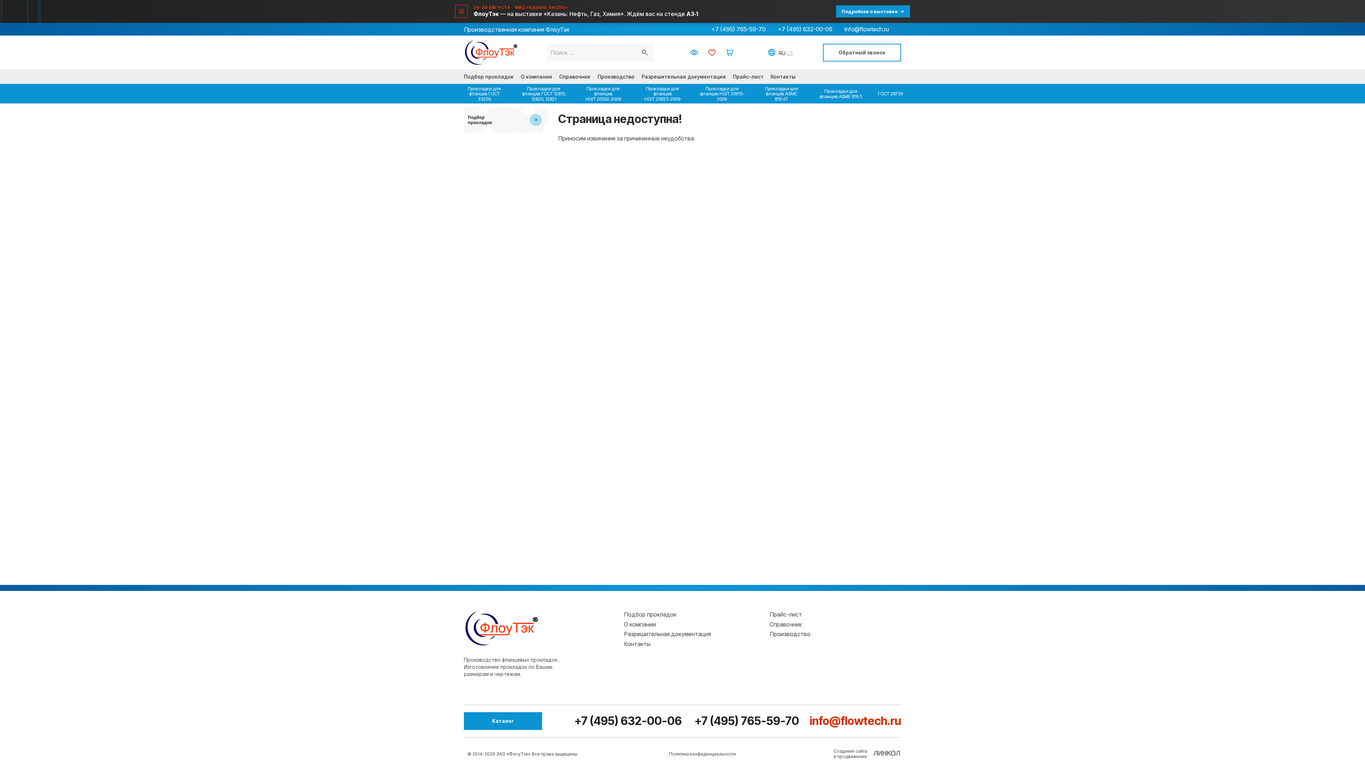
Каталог (503, 721)
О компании (536, 77)
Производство (616, 77)
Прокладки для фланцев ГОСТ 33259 (484, 94)
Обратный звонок (862, 52)
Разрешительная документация (684, 77)
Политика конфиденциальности (702, 754)
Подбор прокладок (489, 77)
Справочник (574, 77)
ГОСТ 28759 (890, 93)
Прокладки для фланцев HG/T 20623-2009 (662, 94)
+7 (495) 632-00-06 (805, 29)
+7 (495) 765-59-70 (738, 29)
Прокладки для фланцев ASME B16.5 (840, 93)
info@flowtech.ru (867, 29)
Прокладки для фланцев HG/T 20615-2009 (722, 94)
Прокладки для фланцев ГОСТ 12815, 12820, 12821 (544, 94)
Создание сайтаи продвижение (850, 753)
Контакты (783, 77)
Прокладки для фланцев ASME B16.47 (781, 94)
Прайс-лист (748, 77)
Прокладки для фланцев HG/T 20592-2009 (603, 94)
